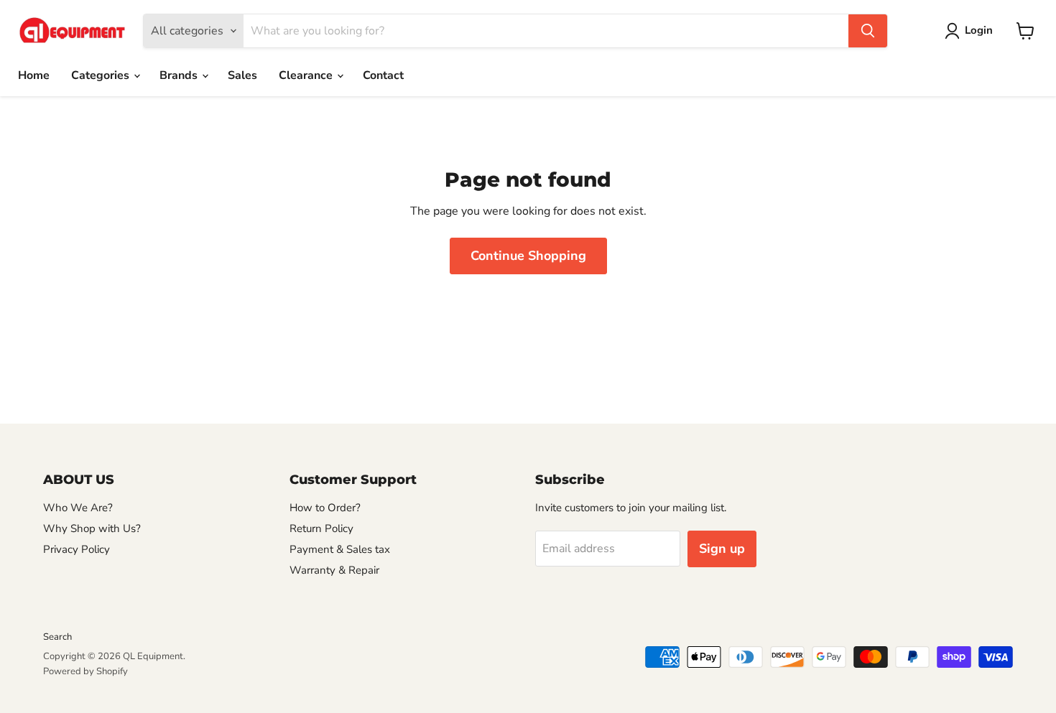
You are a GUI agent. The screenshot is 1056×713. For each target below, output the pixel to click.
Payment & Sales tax (340, 549)
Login (979, 30)
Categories (101, 75)
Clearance (307, 75)
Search (57, 636)
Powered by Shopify (85, 671)
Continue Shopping (528, 255)
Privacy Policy (76, 549)
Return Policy (321, 528)
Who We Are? (78, 507)
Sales (242, 75)
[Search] (867, 30)
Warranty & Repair (334, 570)
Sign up (722, 548)
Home (34, 75)
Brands (179, 75)
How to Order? (325, 507)
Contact (383, 75)
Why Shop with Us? (92, 528)
